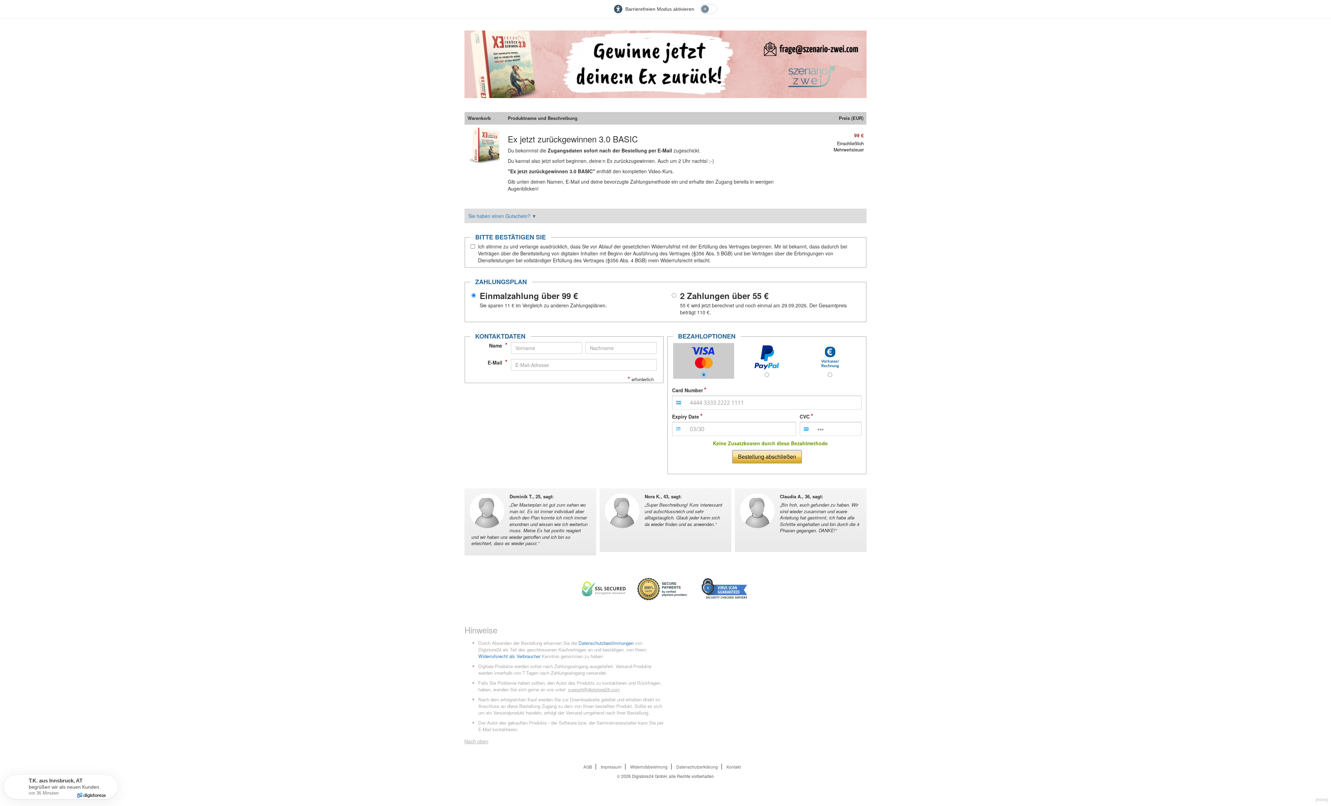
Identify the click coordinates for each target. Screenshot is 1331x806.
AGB (587, 767)
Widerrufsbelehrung (649, 767)
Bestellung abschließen (767, 457)
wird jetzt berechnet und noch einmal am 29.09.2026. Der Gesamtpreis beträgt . (763, 309)
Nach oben (476, 741)
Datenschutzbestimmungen (606, 643)
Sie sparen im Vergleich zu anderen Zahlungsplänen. (543, 305)
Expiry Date (685, 416)
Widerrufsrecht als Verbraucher (509, 656)
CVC (805, 416)
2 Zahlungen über (724, 295)
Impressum (611, 767)
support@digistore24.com (594, 689)
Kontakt (734, 767)
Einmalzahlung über (529, 295)
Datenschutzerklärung (697, 767)
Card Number (687, 390)
